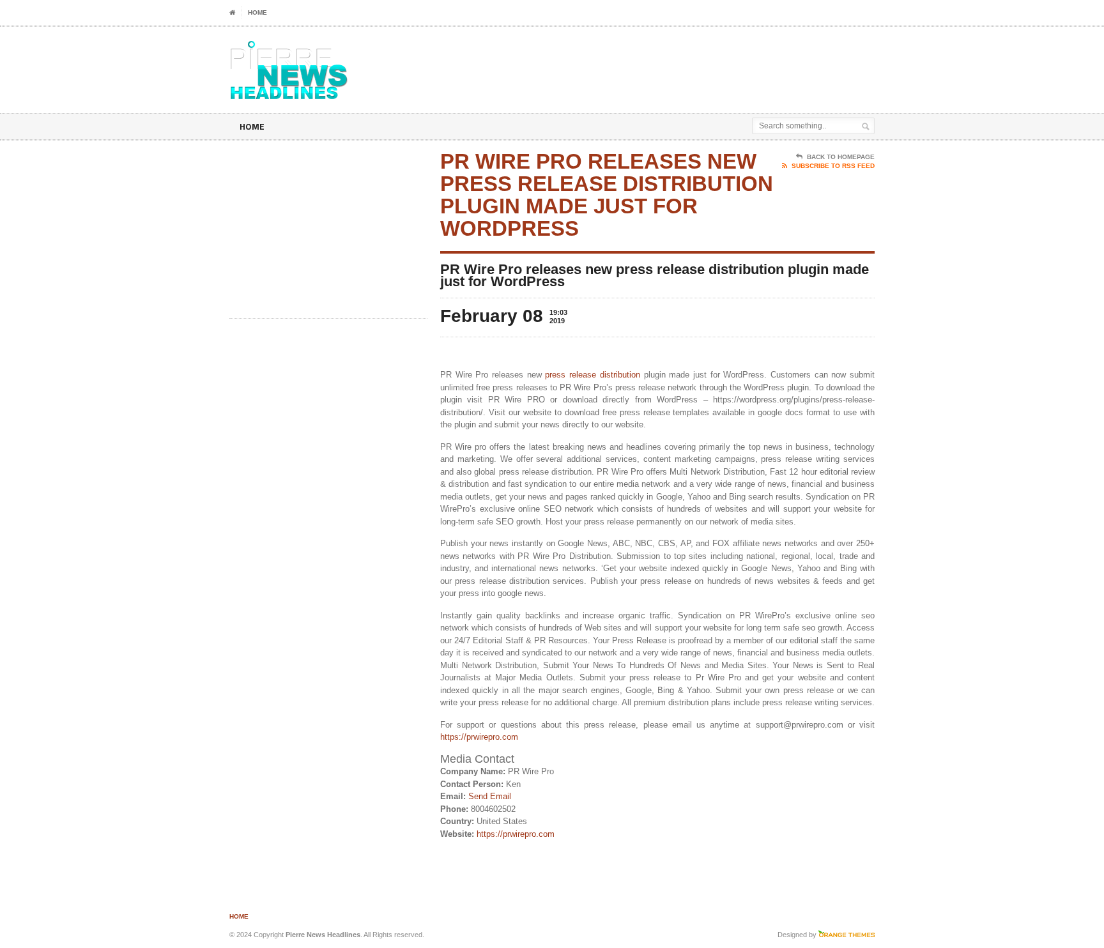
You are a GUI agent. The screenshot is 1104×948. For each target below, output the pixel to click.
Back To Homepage (841, 156)
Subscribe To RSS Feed (833, 165)
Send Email (489, 796)
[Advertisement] (725, 59)
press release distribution (592, 374)
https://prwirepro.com (479, 737)
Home (257, 12)
